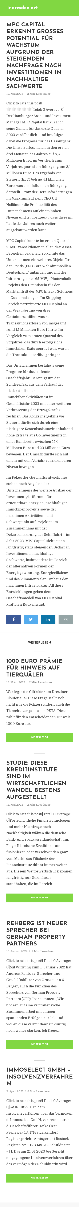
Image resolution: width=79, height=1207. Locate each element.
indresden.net (22, 8)
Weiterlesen (39, 737)
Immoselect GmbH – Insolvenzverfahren (39, 1077)
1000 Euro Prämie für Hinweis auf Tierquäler (34, 668)
